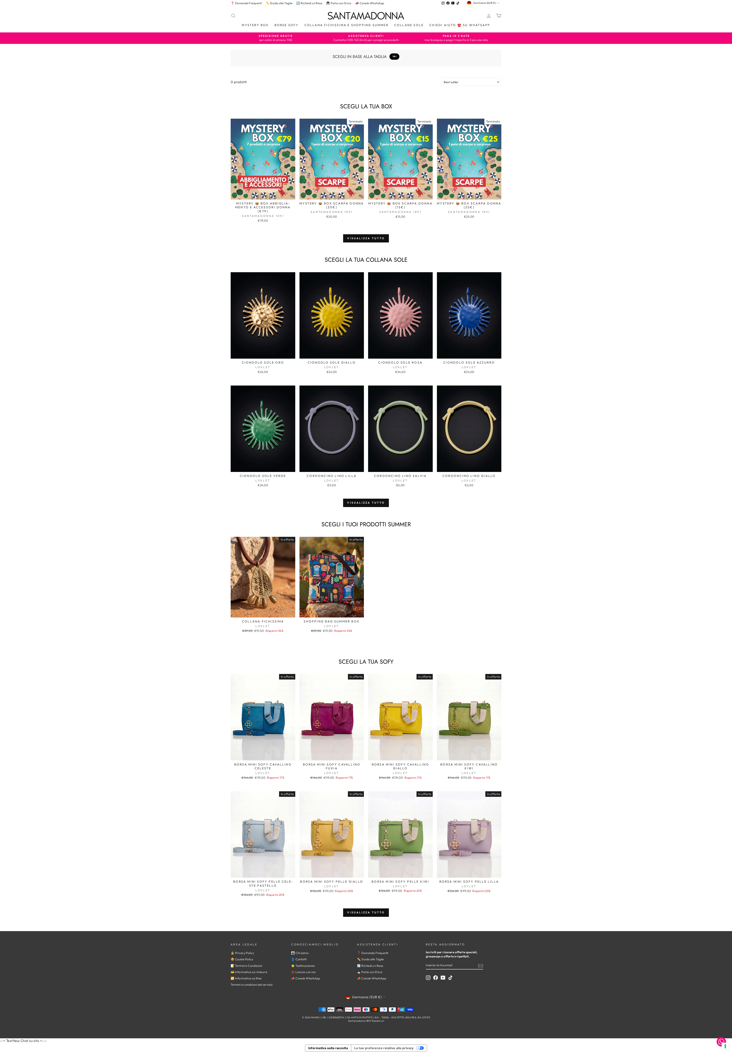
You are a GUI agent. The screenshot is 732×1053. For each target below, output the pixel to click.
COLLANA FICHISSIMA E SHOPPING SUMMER (346, 25)
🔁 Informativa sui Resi (246, 978)
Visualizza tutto (366, 238)
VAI (394, 56)
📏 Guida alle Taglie (279, 3)
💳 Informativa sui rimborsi (249, 972)
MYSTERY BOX (255, 25)
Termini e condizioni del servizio (252, 984)
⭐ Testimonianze (303, 966)
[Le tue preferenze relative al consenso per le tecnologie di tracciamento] (725, 1046)
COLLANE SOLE (409, 25)
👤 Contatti (299, 959)
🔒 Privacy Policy (242, 953)
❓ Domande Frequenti (246, 3)
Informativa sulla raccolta (328, 1048)
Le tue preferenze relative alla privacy (384, 1048)
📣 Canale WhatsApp (369, 3)
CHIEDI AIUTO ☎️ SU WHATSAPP (459, 25)
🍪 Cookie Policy (242, 959)
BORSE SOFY (286, 25)
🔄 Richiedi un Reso (309, 3)
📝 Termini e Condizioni (246, 966)
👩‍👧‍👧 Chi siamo (300, 953)
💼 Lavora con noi (303, 972)
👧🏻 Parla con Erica (338, 3)
